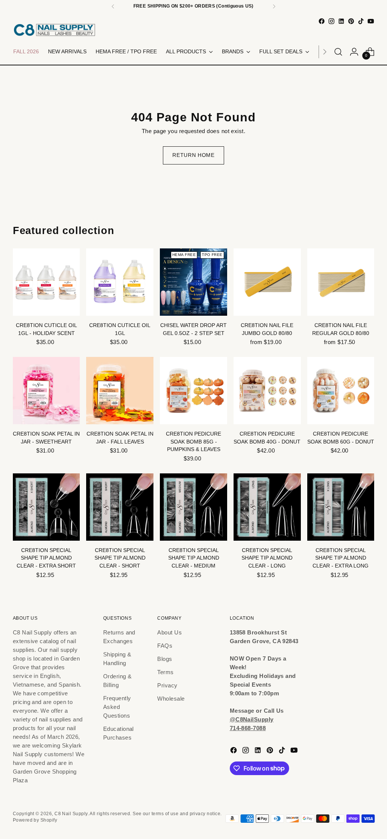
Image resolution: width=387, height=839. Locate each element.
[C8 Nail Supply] (54, 29)
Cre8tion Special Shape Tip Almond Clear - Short (120, 558)
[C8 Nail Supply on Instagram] (331, 21)
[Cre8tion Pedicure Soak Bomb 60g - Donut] (341, 390)
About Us (169, 632)
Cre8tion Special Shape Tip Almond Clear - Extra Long (340, 558)
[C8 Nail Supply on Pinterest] (351, 21)
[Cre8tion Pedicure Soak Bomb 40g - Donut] (267, 390)
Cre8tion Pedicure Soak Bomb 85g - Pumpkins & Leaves (193, 441)
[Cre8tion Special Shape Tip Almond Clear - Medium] (193, 507)
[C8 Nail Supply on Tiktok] (361, 21)
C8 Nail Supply (70, 813)
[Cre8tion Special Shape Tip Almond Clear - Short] (119, 507)
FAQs (164, 645)
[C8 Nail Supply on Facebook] (321, 21)
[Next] (274, 6)
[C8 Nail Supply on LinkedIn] (341, 21)
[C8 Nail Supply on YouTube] (370, 21)
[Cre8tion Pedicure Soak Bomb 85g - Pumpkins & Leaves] (193, 390)
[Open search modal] (338, 51)
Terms (165, 672)
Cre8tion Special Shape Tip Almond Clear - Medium (193, 558)
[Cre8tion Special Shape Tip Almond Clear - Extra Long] (341, 507)
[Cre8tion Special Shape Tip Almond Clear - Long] (267, 507)
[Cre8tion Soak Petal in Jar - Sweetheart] (46, 390)
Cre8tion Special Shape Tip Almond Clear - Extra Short (46, 558)
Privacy (167, 685)
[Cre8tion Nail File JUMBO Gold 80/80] (267, 282)
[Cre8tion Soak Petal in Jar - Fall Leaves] (119, 390)
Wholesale (170, 698)
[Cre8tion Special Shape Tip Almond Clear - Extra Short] (46, 507)
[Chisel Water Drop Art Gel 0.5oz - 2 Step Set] (193, 282)
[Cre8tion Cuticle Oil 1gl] (119, 282)
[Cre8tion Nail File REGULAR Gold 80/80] (341, 282)
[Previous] (113, 6)
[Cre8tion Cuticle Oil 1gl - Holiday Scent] (46, 282)
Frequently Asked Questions (117, 707)
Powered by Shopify (35, 820)
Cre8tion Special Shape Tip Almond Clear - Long (267, 558)
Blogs (164, 659)
